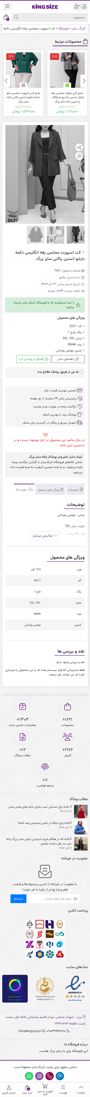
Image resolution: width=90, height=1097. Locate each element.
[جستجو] (16, 17)
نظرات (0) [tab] (22, 490)
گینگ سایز (79, 28)
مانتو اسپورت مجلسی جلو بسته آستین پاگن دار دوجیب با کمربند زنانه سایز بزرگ (23, 95)
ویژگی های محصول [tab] (49, 490)
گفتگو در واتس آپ (32, 359)
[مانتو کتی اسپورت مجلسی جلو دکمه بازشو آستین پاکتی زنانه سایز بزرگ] (67, 70)
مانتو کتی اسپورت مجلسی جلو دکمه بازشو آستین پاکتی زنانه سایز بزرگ (67, 95)
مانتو (62, 277)
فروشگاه (63, 28)
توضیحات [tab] (73, 490)
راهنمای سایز (66, 359)
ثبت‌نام (18, 898)
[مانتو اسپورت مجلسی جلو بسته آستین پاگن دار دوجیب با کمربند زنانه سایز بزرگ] (23, 70)
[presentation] (83, 81)
